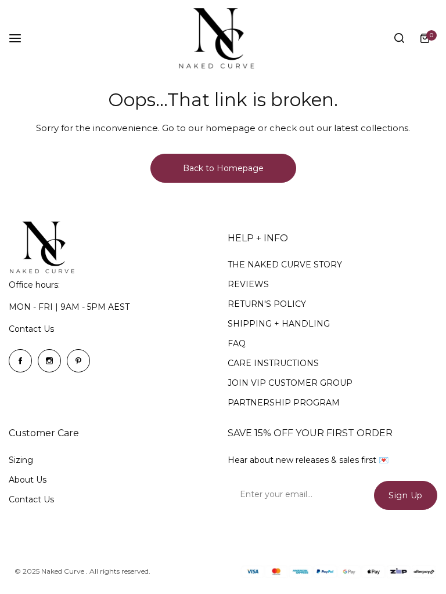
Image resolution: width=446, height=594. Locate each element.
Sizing (21, 460)
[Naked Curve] (223, 38)
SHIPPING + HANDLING (279, 323)
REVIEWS (248, 284)
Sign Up (406, 495)
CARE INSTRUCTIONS (273, 363)
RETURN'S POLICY (267, 304)
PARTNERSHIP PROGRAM (284, 402)
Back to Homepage (223, 168)
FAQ (237, 343)
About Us (27, 480)
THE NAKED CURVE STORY (285, 264)
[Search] (399, 38)
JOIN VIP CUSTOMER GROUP (290, 383)
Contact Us (31, 329)
